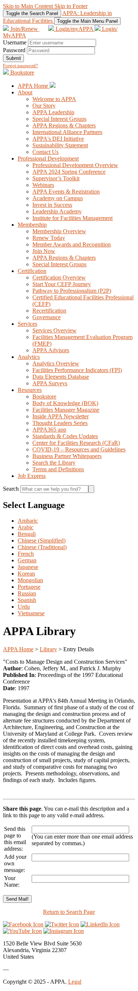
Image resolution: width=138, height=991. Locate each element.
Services (27, 324)
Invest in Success (52, 205)
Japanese (28, 567)
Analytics (29, 357)
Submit (13, 58)
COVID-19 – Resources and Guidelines (78, 449)
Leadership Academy (57, 211)
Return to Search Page (69, 912)
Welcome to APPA (54, 99)
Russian (27, 593)
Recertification (49, 310)
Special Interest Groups (59, 119)
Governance (46, 317)
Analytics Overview (55, 363)
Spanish (27, 600)
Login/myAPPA (74, 29)
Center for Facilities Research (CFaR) (76, 443)
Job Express (32, 476)
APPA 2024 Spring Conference (69, 172)
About (25, 92)
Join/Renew (24, 29)
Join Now (43, 251)
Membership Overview (59, 231)
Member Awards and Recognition (71, 244)
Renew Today (48, 238)
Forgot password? (20, 65)
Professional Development (48, 158)
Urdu (24, 606)
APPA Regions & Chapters (64, 125)
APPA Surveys (49, 383)
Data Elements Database (60, 377)
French (26, 554)
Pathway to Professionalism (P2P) (71, 291)
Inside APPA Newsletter (60, 416)
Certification (32, 271)
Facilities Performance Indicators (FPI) (77, 370)
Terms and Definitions (58, 469)
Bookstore (21, 72)
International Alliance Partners (67, 132)
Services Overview (54, 330)
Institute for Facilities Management (72, 218)
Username (14, 42)
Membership (32, 224)
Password (14, 50)
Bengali (27, 534)
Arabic (25, 527)
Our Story (44, 105)
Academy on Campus (57, 198)
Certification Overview (59, 277)
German (27, 560)
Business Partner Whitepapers (67, 456)
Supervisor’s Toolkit (55, 178)
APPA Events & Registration (66, 191)
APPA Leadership (53, 112)
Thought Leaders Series (60, 423)
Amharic (28, 521)
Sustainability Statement (60, 145)
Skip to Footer (71, 6)
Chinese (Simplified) (42, 540)
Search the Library (53, 463)
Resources (30, 390)
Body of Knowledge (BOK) (65, 403)
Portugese (29, 587)
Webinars (43, 185)
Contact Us (45, 152)
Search (11, 489)
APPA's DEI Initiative (58, 139)
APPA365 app (49, 429)
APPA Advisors (50, 350)
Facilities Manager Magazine (65, 410)
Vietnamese (31, 613)
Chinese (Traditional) (42, 547)
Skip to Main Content (28, 6)
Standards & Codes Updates (65, 436)
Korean (26, 573)
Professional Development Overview (75, 165)
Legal (74, 982)
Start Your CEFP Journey (61, 284)
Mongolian (30, 580)
